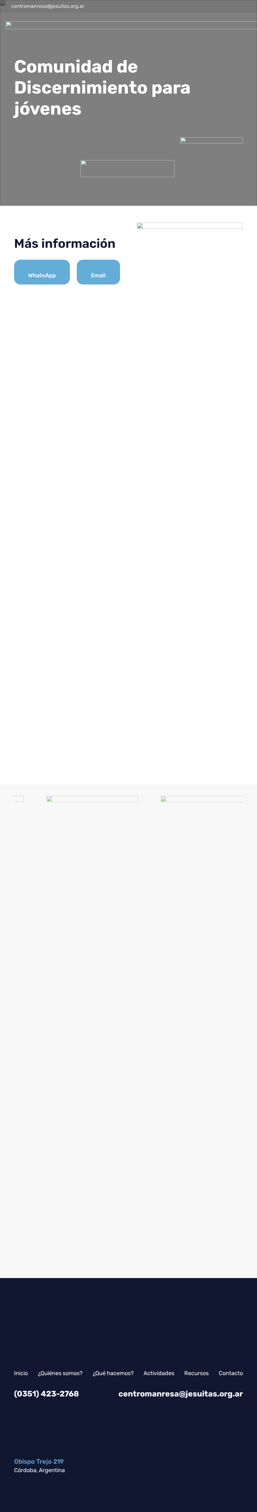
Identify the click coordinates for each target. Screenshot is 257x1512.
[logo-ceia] (182, 1031)
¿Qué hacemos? (113, 1373)
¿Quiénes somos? (60, 1373)
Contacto (231, 1373)
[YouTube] (245, 6)
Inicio (21, 1373)
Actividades (159, 1373)
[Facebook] (234, 6)
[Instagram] (223, 6)
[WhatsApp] (212, 6)
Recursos (196, 1373)
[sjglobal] (68, 1031)
